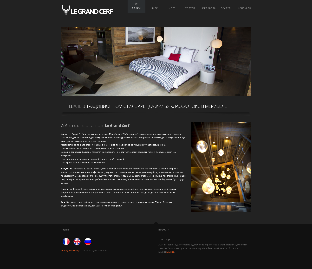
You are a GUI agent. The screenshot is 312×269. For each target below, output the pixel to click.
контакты (244, 8)
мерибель (209, 8)
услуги (190, 8)
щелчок (170, 251)
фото (172, 8)
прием (136, 8)
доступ (226, 8)
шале (154, 8)
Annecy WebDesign (70, 250)
